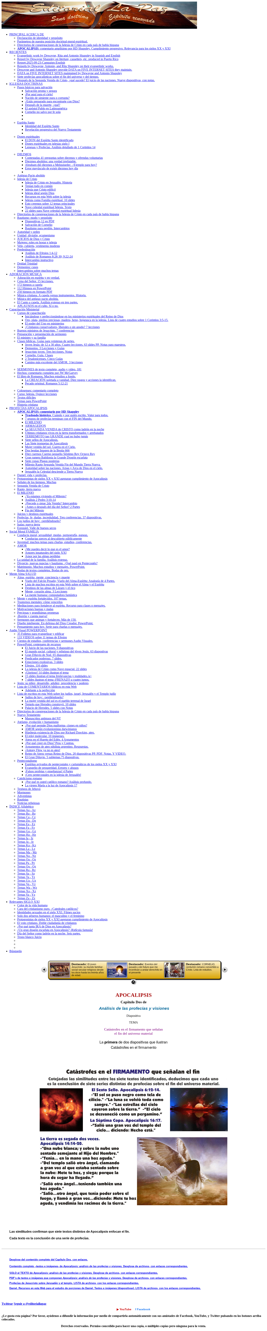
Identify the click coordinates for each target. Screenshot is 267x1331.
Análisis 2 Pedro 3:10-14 (40, 499)
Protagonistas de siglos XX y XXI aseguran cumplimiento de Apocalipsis (62, 478)
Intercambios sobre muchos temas (38, 270)
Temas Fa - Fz (26, 827)
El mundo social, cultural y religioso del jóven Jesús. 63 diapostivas (66, 651)
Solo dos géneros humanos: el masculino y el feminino (50, 915)
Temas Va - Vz (26, 884)
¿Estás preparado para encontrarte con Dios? (52, 101)
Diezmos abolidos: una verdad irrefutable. (50, 161)
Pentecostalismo (27, 760)
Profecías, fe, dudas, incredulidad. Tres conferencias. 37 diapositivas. (59, 517)
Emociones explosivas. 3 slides (44, 662)
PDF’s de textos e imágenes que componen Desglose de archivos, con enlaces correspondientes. (98, 1278)
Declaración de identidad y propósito (40, 38)
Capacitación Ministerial (24, 309)
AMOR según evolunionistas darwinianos (51, 729)
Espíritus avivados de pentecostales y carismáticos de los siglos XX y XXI (70, 764)
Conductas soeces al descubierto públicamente (53, 538)
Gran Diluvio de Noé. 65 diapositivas (48, 655)
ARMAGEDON (35, 425)
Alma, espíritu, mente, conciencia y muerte (43, 577)
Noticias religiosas (28, 803)
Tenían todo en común (39, 186)
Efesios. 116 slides (36, 665)
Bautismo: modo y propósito (34, 217)
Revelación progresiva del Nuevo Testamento (53, 129)
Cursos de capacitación (31, 313)
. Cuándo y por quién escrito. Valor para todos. (66, 415)
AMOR (22, 545)
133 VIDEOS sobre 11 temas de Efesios (42, 637)
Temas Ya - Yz (26, 894)
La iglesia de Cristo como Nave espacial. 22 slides (56, 669)
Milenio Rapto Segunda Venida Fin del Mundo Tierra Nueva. (63, 464)
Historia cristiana (27, 404)
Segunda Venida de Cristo (33, 485)
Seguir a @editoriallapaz (30, 1303)
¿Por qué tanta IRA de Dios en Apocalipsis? (44, 926)
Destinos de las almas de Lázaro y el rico (50, 588)
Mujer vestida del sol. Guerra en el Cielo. (50, 447)
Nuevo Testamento (28, 715)
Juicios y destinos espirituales (35, 514)
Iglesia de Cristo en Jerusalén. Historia (48, 182)
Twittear (7, 1303)
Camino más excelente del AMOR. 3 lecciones (54, 362)
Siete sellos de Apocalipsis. (41, 440)
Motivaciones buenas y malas (35, 609)
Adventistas (24, 796)
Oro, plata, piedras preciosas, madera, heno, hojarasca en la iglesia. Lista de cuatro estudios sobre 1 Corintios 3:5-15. (96, 320)
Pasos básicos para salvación (34, 87)
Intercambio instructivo (39, 260)
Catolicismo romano (29, 778)
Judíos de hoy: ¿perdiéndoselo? (44, 697)
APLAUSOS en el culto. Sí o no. (37, 306)
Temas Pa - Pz (26, 863)
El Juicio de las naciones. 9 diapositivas (49, 648)
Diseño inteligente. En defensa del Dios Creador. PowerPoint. (55, 623)
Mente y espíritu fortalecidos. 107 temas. (42, 598)
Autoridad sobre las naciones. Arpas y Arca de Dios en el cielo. (64, 468)
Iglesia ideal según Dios (39, 193)
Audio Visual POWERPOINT (28, 630)
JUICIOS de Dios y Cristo (33, 239)
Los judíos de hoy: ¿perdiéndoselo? (39, 521)
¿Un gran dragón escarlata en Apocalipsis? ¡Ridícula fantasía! (55, 930)
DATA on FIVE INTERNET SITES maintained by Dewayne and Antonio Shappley (69, 73)
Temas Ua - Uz (26, 880)
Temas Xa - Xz (26, 891)
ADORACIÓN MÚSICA (25, 274)
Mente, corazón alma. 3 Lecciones (46, 591)
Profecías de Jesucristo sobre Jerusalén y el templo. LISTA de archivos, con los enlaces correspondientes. (74, 1283)
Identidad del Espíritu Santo (42, 126)
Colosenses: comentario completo (37, 390)
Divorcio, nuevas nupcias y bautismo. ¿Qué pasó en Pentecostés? (57, 563)
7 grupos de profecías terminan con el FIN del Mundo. (58, 418)
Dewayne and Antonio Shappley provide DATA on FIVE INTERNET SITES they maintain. (74, 69)
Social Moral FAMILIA (24, 531)
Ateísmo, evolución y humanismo (38, 722)
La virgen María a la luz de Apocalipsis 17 (51, 785)
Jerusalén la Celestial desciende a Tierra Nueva (54, 471)
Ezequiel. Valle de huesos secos (36, 528)
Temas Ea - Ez (26, 824)
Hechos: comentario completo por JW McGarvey (47, 373)
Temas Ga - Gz (26, 831)
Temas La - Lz (26, 849)
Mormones (23, 792)
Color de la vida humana (32, 905)
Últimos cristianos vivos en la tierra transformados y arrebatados (64, 432)
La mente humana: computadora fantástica (51, 595)
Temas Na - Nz (26, 856)
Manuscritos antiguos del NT (43, 718)
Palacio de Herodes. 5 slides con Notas (49, 707)
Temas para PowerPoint (32, 401)
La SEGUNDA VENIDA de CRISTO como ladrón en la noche (64, 429)
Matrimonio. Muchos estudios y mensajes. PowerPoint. (51, 566)
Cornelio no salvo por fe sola (43, 112)
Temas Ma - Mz (27, 852)
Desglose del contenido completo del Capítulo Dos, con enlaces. (48, 1259)
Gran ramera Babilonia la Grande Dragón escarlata (56, 457)
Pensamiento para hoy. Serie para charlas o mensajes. (49, 626)
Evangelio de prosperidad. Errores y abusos (52, 767)
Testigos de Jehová (28, 789)
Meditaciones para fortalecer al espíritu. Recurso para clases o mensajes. (61, 605)
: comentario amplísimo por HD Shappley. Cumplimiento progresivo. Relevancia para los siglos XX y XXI (93, 48)
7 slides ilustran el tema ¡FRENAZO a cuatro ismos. (57, 679)
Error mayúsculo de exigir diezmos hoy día (51, 168)
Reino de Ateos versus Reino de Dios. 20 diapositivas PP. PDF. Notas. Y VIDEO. (75, 753)
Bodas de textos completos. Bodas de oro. (43, 570)
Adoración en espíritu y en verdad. (38, 277)
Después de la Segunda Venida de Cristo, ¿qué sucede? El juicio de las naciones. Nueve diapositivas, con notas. (86, 80)
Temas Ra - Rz (26, 870)
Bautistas (22, 799)
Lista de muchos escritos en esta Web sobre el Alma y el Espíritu (64, 584)
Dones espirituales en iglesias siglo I (47, 143)
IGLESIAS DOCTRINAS (26, 83)
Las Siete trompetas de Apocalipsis (46, 443)
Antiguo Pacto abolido (31, 175)
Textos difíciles (26, 397)
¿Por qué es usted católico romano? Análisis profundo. (58, 782)
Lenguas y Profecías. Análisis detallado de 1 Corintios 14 (60, 147)
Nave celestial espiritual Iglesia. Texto (48, 207)
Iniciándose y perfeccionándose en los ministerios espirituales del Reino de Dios (74, 316)
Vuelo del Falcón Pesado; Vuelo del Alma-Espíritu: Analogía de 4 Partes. (70, 581)
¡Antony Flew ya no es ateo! (42, 750)
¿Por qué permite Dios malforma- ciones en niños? (56, 725)
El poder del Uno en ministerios (44, 323)
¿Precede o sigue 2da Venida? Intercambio (51, 503)
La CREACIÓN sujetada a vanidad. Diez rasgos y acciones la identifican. (70, 380)
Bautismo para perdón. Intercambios (47, 228)
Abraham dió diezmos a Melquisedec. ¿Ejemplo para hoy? (61, 164)
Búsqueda (15, 951)
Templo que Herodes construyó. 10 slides (50, 704)
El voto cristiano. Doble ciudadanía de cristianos (47, 923)
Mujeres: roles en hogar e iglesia (37, 242)
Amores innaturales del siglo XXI (45, 552)
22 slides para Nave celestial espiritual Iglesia (53, 210)
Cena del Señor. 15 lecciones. (35, 281)
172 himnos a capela (29, 284)
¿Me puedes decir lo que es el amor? (47, 549)
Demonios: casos (27, 267)
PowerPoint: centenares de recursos (39, 644)
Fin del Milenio (34, 510)
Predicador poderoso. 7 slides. (43, 658)
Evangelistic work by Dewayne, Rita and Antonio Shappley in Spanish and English (68, 55)
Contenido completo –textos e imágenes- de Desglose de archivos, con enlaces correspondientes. (98, 1266)
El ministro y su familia (31, 337)
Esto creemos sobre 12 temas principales (50, 203)
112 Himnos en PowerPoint (34, 288)
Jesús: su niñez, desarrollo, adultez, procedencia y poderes (53, 683)
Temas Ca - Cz (26, 817)
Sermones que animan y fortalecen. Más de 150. (46, 619)
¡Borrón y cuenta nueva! (32, 616)
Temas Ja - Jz (25, 841)
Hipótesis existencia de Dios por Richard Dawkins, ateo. (60, 732)
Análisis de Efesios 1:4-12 (41, 253)
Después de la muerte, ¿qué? (42, 105)
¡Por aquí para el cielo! (39, 94)
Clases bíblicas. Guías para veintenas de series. (46, 341)
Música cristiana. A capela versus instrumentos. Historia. (51, 295)
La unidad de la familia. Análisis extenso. (42, 559)
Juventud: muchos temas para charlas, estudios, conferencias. (54, 542)
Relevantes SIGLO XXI (24, 901)
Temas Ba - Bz (26, 813)
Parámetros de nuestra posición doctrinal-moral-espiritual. (52, 41)
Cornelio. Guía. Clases (39, 355)
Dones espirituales (28, 136)
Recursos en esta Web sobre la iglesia (48, 196)
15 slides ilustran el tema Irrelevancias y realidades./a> (58, 676)
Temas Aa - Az (26, 810)
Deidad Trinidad (27, 263)
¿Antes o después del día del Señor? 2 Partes (52, 507)
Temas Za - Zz (26, 898)
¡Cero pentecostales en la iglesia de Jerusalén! (53, 774)
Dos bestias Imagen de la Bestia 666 (47, 450)
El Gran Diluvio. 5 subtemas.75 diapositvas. (52, 757)
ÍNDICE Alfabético (21, 806)
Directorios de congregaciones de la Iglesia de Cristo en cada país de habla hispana (68, 45)
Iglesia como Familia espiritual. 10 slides (50, 200)
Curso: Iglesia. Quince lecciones (37, 394)
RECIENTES (18, 52)
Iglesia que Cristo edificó (40, 189)
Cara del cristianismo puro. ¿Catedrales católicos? (47, 908)
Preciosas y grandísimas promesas (38, 612)
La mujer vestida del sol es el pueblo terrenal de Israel (58, 700)
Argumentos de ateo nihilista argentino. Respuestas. (57, 746)
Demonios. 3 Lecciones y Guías (45, 348)
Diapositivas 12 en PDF (40, 221)
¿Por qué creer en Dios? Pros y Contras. (49, 743)
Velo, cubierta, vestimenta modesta (38, 246)
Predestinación (26, 249)
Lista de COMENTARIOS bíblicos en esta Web (47, 686)
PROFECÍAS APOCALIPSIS (28, 408)
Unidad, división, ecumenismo (36, 235)
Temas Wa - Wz (27, 887)
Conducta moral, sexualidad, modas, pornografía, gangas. (52, 535)
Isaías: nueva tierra (28, 524)
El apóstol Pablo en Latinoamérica (46, 108)
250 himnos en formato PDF (34, 291)
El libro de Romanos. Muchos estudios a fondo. (46, 376)
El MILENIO (33, 422)
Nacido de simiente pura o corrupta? (47, 98)
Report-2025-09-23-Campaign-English (41, 62)
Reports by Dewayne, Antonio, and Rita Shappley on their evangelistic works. (65, 66)
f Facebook (142, 1309)
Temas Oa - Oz (26, 859)
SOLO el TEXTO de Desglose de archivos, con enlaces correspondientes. (83, 1272)
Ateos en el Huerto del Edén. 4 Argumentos (52, 739)
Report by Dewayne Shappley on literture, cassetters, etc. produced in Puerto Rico (67, 59)
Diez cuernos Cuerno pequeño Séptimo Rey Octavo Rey (60, 454)
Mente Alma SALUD (22, 573)
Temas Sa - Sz (26, 873)
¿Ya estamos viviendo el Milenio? (45, 496)
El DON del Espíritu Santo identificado (49, 140)
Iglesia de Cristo (27, 179)
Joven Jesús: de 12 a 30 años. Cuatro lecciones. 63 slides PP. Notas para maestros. (75, 344)
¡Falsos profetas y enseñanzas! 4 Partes (49, 771)
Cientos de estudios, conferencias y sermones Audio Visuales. (55, 640)
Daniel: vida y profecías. (32, 475)
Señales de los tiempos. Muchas (36, 482)
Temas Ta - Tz (26, 877)
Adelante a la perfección (40, 690)
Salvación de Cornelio (38, 224)
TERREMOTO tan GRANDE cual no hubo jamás (56, 436)
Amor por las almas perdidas (42, 556)
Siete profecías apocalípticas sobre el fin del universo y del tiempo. (58, 76)
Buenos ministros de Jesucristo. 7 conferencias (45, 330)
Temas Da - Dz (26, 820)
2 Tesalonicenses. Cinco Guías (44, 358)
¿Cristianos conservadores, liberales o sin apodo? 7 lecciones (62, 327)
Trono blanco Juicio (29, 937)
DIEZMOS (24, 154)
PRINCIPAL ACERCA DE (26, 34)
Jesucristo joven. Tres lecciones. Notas (48, 351)
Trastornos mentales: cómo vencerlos (40, 602)
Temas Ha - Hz (26, 834)
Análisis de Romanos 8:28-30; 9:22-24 (49, 256)
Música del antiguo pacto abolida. (38, 298)
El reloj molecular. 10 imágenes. (45, 736)
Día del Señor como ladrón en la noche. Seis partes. (49, 933)
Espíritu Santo (26, 122)
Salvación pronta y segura (41, 90)
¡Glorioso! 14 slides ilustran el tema (47, 672)
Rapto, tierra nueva (29, 489)
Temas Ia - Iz (25, 838)
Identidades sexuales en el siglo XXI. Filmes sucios (48, 912)
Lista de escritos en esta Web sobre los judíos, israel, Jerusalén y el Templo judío (66, 693)
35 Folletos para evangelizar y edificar (40, 633)
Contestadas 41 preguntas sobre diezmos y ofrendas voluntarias (64, 157)
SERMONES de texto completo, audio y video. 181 (49, 369)
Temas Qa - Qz (26, 866)
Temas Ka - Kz (26, 845)
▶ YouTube (124, 1309)
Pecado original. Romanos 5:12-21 (46, 383)
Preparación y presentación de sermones (41, 334)
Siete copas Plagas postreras (42, 461)
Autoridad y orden (28, 231)
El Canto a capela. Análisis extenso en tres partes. (47, 302)
